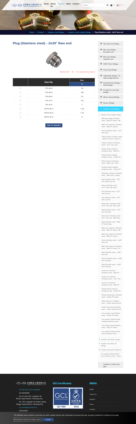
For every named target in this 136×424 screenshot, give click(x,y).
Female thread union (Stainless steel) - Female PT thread (112, 296)
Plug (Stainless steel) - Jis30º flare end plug (111, 265)
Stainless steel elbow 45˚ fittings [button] (109, 344)
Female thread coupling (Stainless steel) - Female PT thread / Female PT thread (111, 156)
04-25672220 (24, 390)
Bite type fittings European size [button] (109, 51)
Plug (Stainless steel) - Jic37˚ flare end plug (111, 211)
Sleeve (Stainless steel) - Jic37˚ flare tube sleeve (110, 186)
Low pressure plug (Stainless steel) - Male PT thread (111, 326)
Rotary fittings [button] (108, 103)
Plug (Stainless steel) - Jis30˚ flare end (111, 253)
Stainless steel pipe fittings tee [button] (111, 350)
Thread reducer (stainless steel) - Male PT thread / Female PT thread (112, 138)
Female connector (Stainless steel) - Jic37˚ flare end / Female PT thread (111, 144)
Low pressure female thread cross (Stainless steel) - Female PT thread (111, 355)
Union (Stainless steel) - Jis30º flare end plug (112, 259)
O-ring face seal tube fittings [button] (111, 91)
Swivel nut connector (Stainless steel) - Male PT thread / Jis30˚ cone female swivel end (110, 284)
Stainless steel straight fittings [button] (111, 115)
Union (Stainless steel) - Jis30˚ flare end (112, 241)
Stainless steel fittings (56, 32)
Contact (76, 4)
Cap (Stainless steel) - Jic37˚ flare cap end (111, 198)
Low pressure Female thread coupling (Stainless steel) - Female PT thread (111, 320)
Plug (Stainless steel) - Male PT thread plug (111, 223)
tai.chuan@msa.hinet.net (28, 407)
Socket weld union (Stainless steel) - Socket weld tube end (111, 308)
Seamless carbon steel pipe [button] (111, 365)
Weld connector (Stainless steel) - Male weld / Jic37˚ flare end (110, 162)
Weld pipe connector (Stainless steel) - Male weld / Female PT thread (112, 174)
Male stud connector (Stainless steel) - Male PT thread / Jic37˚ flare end (112, 126)
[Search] (107, 5)
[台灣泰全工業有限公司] (27, 5)
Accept (48, 419)
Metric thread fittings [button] (111, 97)
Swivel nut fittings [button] (110, 70)
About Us (53, 5)
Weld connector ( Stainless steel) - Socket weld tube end (111, 302)
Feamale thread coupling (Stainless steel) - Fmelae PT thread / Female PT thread (111, 168)
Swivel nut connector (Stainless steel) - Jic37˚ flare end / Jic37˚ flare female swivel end (111, 278)
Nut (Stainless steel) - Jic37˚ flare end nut (111, 192)
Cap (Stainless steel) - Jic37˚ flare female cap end (111, 180)
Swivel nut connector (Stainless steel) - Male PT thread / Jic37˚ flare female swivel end (111, 272)
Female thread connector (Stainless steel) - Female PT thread (111, 290)
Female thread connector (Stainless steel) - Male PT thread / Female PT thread (110, 150)
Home (47, 4)
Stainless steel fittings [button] (111, 109)
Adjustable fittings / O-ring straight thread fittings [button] (111, 77)
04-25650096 (35, 390)
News (68, 4)
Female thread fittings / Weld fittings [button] (112, 84)
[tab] (110, 43)
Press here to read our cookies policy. (27, 419)
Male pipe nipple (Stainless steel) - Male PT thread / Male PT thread (112, 120)
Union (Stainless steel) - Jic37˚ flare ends (112, 131)
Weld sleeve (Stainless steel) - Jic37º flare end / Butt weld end (111, 205)
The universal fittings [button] (111, 44)
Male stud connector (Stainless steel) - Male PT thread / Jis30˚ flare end (112, 235)
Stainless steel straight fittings (79, 32)
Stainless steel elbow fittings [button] (110, 339)
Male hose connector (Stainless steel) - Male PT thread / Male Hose (112, 229)
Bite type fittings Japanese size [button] (109, 58)
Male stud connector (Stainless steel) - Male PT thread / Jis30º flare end (112, 247)
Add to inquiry (54, 125)
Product (61, 4)
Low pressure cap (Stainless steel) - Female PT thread (111, 314)
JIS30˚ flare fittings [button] (110, 64)
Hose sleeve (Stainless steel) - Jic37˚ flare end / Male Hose (111, 217)
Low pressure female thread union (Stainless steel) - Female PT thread (111, 333)
